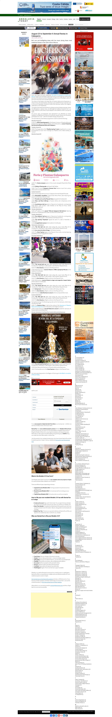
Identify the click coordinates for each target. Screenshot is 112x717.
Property (42, 24)
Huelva (70, 19)
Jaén (74, 19)
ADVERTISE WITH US (27, 15)
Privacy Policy (77, 711)
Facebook (61, 419)
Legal (82, 711)
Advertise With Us (90, 711)
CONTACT (21, 15)
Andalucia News (22, 24)
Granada (49, 19)
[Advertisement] (52, 605)
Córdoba (66, 19)
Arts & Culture (63, 24)
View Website (41, 419)
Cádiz (57, 19)
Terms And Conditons (71, 711)
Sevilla (61, 19)
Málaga (53, 19)
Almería (44, 19)
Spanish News (30, 24)
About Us (85, 711)
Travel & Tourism (55, 24)
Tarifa (77, 19)
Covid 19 (36, 24)
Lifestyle (48, 24)
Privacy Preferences (46, 711)
